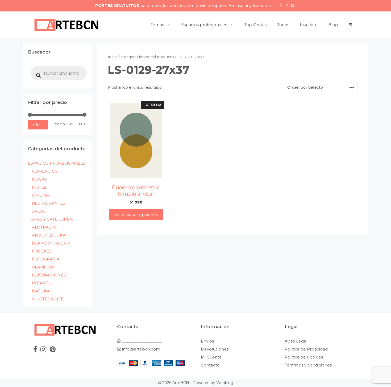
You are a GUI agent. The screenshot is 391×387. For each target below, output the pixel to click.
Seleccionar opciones (136, 214)
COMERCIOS (45, 171)
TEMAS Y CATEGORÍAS (50, 219)
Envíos (207, 341)
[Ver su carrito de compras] (350, 25)
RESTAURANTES (48, 203)
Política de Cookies (304, 357)
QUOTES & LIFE (48, 299)
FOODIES (41, 251)
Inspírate (309, 24)
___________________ (141, 341)
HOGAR (40, 179)
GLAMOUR (43, 267)
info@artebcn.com (141, 349)
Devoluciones (214, 349)
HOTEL (39, 187)
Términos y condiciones (308, 365)
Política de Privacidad (306, 349)
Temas (157, 24)
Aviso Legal (296, 341)
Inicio (113, 57)
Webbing (224, 382)
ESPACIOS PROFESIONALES (56, 163)
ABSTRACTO (44, 227)
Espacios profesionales (204, 24)
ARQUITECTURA (49, 235)
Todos (283, 24)
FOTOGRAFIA (46, 259)
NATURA (41, 291)
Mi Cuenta (211, 357)
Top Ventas (255, 24)
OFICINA (41, 195)
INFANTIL (42, 283)
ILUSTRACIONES (49, 275)
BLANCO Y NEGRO (51, 243)
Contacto (210, 365)
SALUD (39, 211)
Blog (333, 24)
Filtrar (38, 125)
